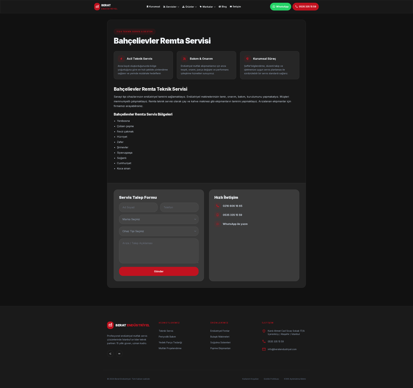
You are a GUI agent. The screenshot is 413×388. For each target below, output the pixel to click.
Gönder (159, 271)
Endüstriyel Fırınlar (220, 330)
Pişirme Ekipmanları (220, 348)
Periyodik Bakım (167, 336)
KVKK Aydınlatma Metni (295, 379)
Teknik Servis (166, 330)
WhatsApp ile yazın (235, 224)
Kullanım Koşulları (250, 379)
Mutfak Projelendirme (170, 348)
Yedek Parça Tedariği (170, 342)
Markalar (208, 6)
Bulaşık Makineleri (219, 336)
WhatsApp (282, 6)
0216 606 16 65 (232, 205)
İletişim (237, 6)
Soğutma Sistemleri (220, 342)
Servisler (171, 6)
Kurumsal (154, 6)
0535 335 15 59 (305, 6)
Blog (224, 6)
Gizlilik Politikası (271, 379)
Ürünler (190, 6)
